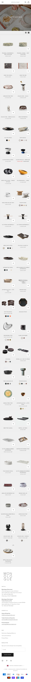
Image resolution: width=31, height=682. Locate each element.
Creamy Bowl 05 (23, 493)
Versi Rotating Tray (8, 96)
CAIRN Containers (23, 335)
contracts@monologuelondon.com (10, 619)
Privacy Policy (5, 638)
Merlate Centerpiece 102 (8, 493)
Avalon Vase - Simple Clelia (8, 116)
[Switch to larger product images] (26, 32)
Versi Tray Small (8, 75)
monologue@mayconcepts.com (9, 624)
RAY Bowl (8, 359)
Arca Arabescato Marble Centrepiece (23, 268)
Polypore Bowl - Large (23, 180)
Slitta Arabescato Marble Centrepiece (23, 472)
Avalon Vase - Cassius (23, 536)
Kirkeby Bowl (23, 289)
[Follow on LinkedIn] (11, 661)
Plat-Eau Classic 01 (23, 245)
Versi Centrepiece (23, 116)
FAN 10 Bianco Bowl (8, 471)
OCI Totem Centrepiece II (23, 224)
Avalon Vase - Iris (8, 536)
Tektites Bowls (8, 311)
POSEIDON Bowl (23, 381)
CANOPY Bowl (23, 202)
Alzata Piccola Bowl (8, 159)
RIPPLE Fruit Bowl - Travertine (8, 560)
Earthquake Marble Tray (23, 448)
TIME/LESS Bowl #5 (8, 381)
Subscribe (7, 654)
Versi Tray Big (23, 75)
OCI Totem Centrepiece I (8, 224)
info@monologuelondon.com (8, 615)
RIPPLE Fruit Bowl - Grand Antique (8, 181)
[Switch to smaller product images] (28, 32)
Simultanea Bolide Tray (8, 202)
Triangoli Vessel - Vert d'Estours (23, 54)
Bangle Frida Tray (8, 403)
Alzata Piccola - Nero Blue (23, 159)
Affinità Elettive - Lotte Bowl (23, 404)
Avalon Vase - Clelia (23, 96)
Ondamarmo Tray (8, 335)
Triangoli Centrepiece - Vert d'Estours (8, 54)
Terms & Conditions (6, 635)
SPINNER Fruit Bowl (8, 267)
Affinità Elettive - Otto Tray (8, 290)
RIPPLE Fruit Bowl (8, 245)
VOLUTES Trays (8, 137)
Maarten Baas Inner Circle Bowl (8, 515)
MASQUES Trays (23, 311)
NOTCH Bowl (23, 137)
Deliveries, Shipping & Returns (9, 633)
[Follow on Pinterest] (7, 661)
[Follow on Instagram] (2, 661)
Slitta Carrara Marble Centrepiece (8, 449)
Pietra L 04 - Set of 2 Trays (23, 359)
